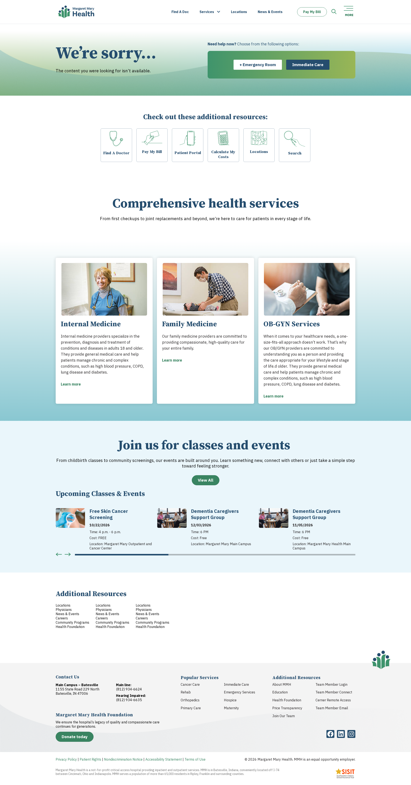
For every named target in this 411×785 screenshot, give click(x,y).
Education (280, 692)
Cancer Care (190, 684)
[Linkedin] (341, 734)
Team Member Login (331, 684)
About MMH (281, 684)
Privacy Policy (66, 759)
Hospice (230, 700)
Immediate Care (236, 684)
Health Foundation (286, 700)
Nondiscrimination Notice (123, 759)
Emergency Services (239, 692)
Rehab (186, 692)
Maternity (231, 708)
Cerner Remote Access (333, 700)
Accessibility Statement (163, 759)
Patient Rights (90, 759)
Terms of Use (195, 759)
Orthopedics (190, 700)
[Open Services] (218, 12)
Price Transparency (287, 708)
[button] (59, 554)
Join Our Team (283, 716)
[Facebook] (330, 734)
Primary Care (191, 708)
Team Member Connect (334, 692)
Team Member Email (332, 708)
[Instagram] (351, 734)
